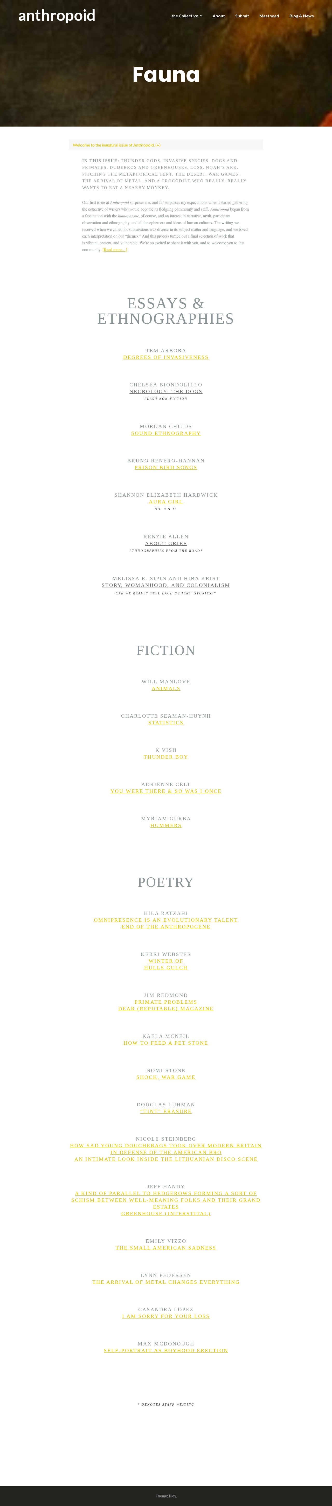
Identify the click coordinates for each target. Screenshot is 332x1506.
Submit (242, 15)
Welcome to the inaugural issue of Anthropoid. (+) (117, 144)
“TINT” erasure (166, 1111)
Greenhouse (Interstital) (166, 1213)
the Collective (184, 15)
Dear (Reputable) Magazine (166, 1008)
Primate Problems (166, 1002)
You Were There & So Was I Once (166, 791)
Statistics (166, 722)
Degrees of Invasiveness (166, 357)
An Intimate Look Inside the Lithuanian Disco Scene (166, 1159)
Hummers (166, 825)
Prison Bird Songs (166, 467)
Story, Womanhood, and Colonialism (166, 585)
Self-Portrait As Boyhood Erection (166, 1350)
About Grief (166, 543)
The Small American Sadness (166, 1248)
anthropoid (57, 14)
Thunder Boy (166, 757)
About (219, 15)
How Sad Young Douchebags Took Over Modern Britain (166, 1145)
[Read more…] (114, 249)
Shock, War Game (166, 1077)
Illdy (172, 1496)
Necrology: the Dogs (166, 391)
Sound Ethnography (166, 433)
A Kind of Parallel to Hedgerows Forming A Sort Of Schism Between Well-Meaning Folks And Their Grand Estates (166, 1200)
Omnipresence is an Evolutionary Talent (166, 920)
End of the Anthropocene (166, 926)
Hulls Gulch (166, 967)
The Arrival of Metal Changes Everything (166, 1282)
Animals (166, 688)
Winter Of (166, 961)
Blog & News (301, 15)
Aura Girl (166, 501)
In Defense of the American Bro (166, 1152)
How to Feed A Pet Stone (166, 1043)
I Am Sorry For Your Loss (166, 1316)
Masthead (269, 15)
